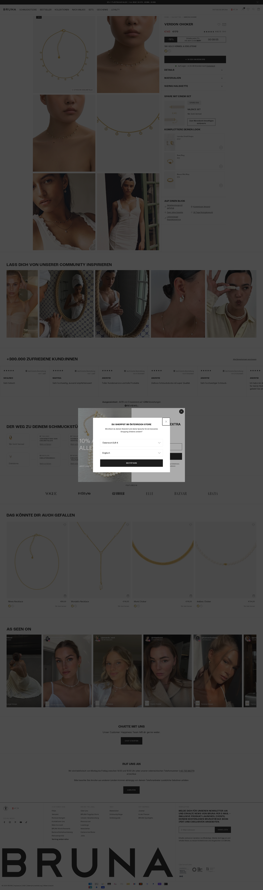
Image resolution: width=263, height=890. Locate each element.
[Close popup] (166, 421)
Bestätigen (131, 463)
